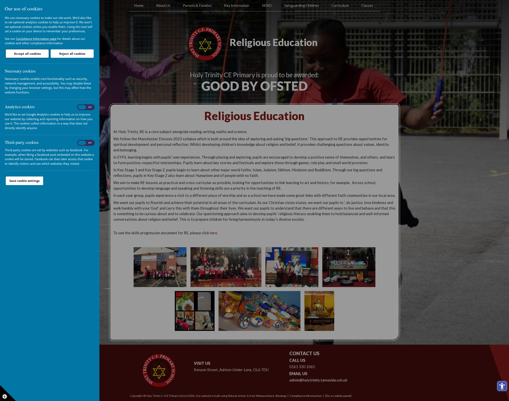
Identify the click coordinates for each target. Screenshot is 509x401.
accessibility (502, 386)
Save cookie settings (24, 181)
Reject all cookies (72, 54)
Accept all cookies (27, 54)
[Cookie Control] (8, 393)
